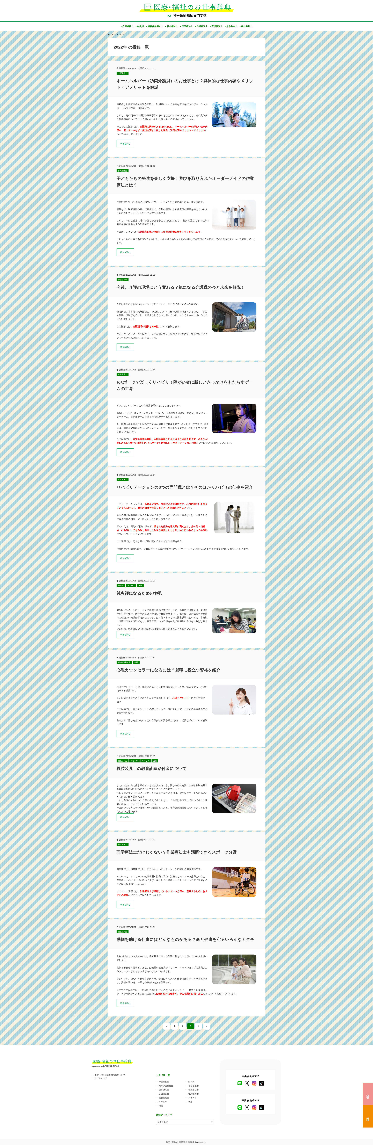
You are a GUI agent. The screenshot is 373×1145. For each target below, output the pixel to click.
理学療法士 (187, 26)
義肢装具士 (246, 26)
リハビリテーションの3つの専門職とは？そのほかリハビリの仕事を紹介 (185, 487)
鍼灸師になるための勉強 (139, 593)
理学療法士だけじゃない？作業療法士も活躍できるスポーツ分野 (177, 852)
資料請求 (368, 1116)
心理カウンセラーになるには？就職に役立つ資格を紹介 (168, 670)
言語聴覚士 (217, 26)
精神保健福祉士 (155, 26)
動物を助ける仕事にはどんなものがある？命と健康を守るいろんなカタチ (186, 939)
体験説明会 (368, 1093)
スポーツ (130, 586)
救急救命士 (231, 26)
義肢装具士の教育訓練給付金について (152, 768)
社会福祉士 (172, 26)
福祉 (136, 662)
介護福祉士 (127, 26)
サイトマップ (101, 1078)
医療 (140, 586)
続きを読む (125, 143)
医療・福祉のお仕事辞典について (110, 1075)
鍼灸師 (140, 26)
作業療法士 (202, 26)
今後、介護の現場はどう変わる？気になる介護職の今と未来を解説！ (181, 287)
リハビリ (145, 761)
